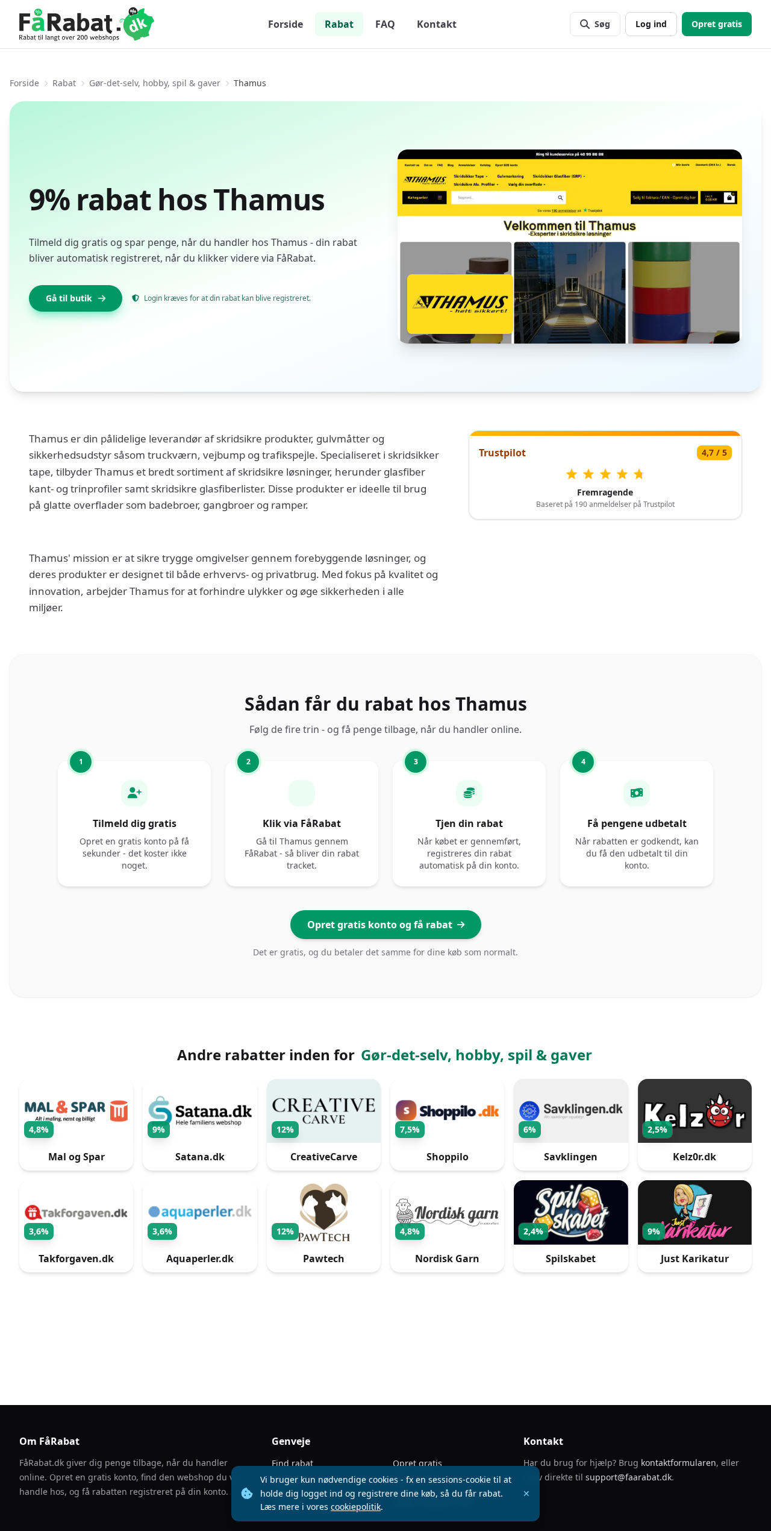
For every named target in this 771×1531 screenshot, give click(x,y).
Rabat (339, 24)
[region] (385, 1179)
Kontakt (437, 24)
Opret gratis (716, 24)
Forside (285, 24)
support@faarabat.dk (628, 1477)
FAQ (385, 24)
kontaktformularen (678, 1462)
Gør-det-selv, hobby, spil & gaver (154, 83)
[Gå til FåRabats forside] (86, 24)
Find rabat (292, 1463)
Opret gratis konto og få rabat (379, 924)
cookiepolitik (356, 1506)
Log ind (651, 24)
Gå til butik (69, 298)
